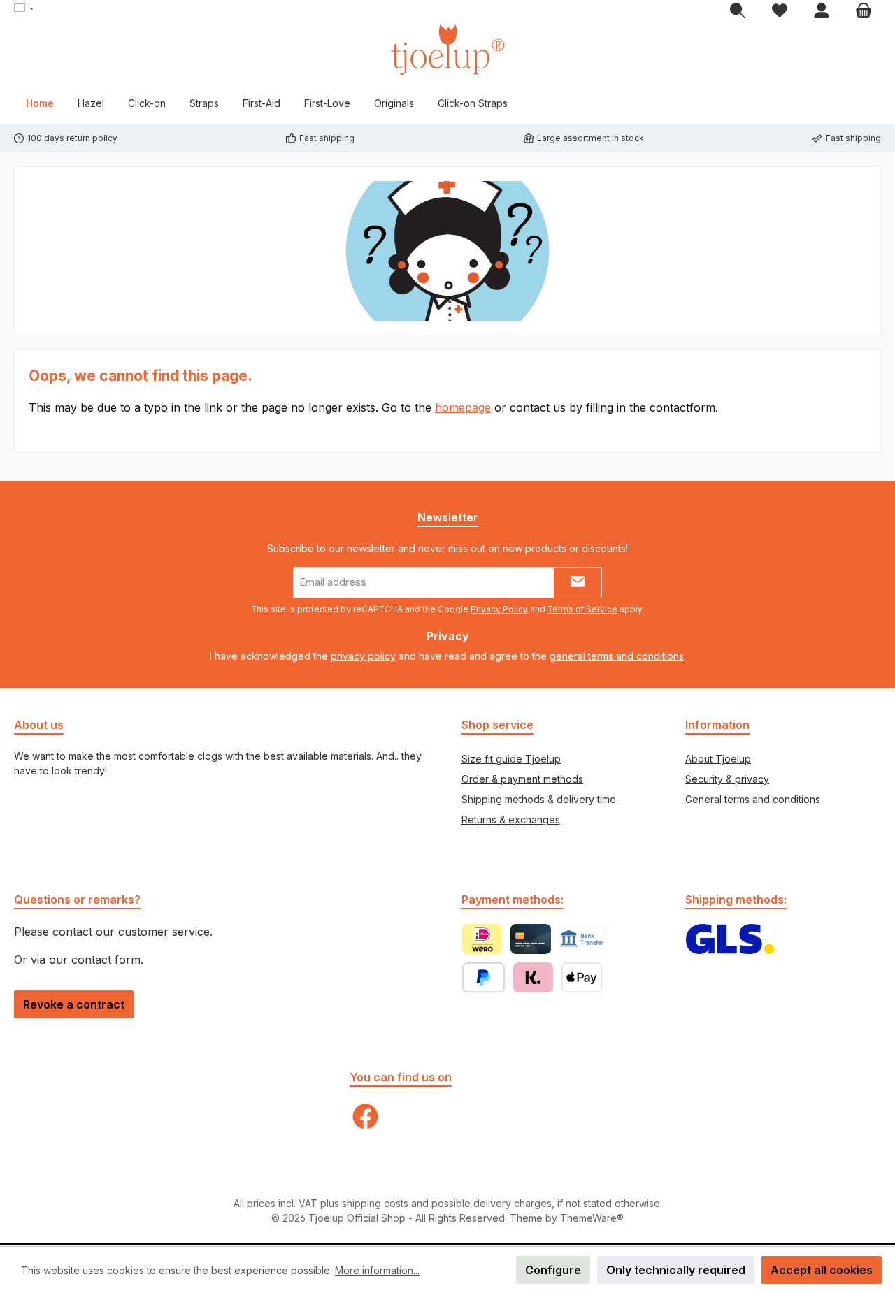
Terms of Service (582, 609)
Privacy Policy (499, 609)
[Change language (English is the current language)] (24, 9)
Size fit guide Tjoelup (511, 759)
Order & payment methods (522, 779)
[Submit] (577, 582)
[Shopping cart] (863, 11)
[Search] (737, 11)
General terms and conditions (752, 799)
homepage (463, 407)
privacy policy (363, 656)
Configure (553, 1270)
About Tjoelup (718, 759)
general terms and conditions (617, 656)
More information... (377, 1270)
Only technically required (675, 1270)
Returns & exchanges (510, 819)
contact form (106, 960)
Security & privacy (727, 779)
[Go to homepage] (447, 49)
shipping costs (375, 1203)
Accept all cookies (822, 1270)
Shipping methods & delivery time (538, 799)
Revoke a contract (73, 1004)
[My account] (821, 11)
